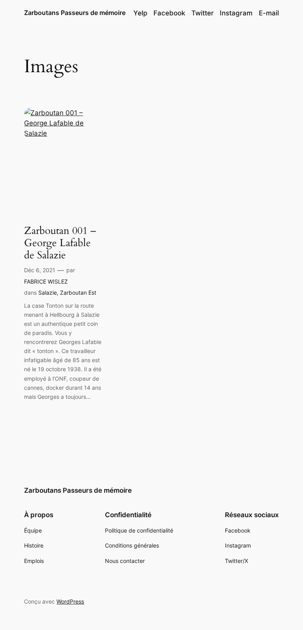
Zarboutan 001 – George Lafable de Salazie (60, 243)
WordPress (70, 601)
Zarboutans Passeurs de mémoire (74, 13)
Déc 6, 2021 (39, 270)
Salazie (47, 292)
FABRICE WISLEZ (46, 281)
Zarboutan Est (78, 292)
